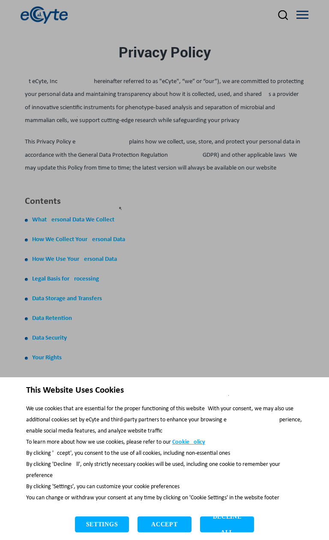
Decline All (227, 524)
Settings (102, 524)
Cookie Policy (188, 442)
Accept (164, 524)
